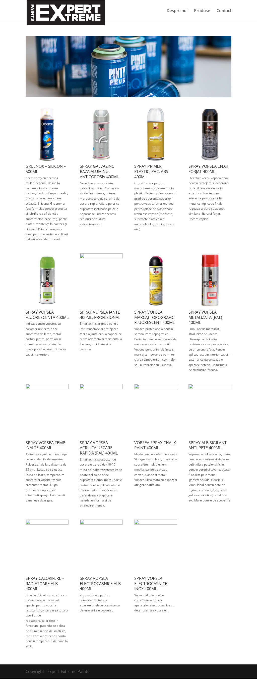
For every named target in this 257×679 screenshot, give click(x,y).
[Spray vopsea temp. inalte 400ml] (47, 387)
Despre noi (177, 11)
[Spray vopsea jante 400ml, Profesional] (101, 257)
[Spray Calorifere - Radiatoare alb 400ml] (47, 523)
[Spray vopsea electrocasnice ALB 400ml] (101, 523)
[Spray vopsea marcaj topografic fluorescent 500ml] (155, 305)
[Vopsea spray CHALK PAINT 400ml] (155, 387)
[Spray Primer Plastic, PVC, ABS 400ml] (155, 159)
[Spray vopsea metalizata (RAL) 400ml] (209, 305)
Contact (224, 11)
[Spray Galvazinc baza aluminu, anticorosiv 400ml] (101, 159)
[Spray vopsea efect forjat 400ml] (209, 159)
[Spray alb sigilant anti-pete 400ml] (209, 387)
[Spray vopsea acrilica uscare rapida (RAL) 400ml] (101, 387)
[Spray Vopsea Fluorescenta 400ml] (47, 305)
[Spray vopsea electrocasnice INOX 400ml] (155, 523)
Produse (202, 11)
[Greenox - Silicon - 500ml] (47, 159)
